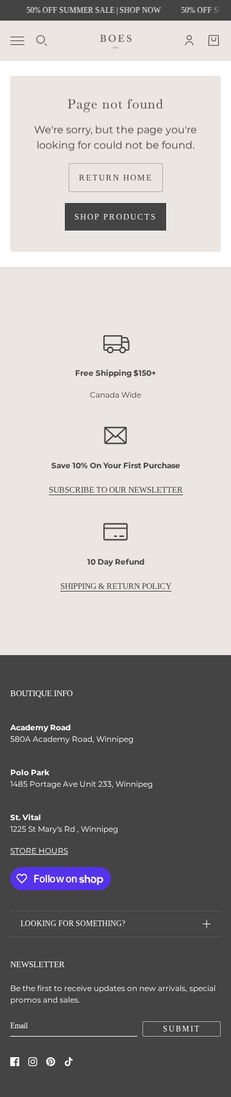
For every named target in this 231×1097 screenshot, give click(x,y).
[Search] (42, 40)
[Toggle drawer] (17, 41)
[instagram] (33, 1062)
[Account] (189, 40)
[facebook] (15, 1062)
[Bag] (214, 40)
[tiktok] (69, 1062)
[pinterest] (51, 1062)
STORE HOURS (39, 851)
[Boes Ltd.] (116, 40)
